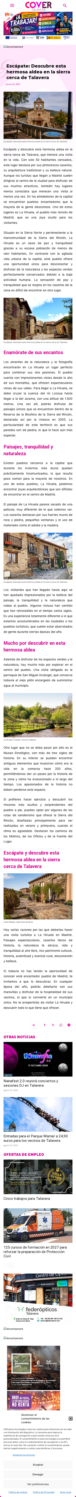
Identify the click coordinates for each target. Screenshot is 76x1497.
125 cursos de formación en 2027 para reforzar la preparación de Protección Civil (35, 1251)
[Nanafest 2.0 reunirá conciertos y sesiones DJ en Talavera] (38, 1059)
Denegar (38, 1474)
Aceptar (38, 1464)
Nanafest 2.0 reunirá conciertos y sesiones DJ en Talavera (31, 1083)
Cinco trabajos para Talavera (27, 1198)
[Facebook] (44, 1025)
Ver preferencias (38, 1484)
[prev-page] (6, 1265)
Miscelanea (10, 1130)
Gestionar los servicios (24, 1455)
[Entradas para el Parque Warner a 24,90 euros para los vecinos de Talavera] (38, 1114)
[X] (52, 1025)
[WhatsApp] (60, 1025)
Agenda (8, 1075)
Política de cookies (18, 1492)
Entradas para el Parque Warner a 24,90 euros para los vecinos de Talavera (36, 1138)
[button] (70, 1418)
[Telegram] (68, 1025)
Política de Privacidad (43, 1492)
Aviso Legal (65, 1492)
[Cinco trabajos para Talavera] (38, 1177)
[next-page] (11, 1265)
